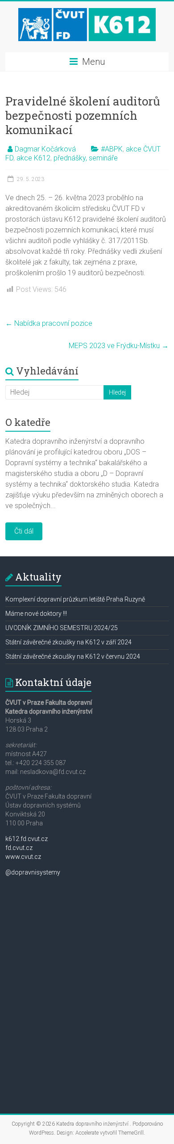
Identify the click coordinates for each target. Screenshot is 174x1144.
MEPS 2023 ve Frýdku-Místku (119, 345)
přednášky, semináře (86, 158)
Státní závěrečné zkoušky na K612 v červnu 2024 (72, 656)
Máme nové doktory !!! (36, 613)
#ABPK (112, 149)
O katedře (27, 422)
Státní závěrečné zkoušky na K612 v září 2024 (68, 642)
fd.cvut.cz (19, 847)
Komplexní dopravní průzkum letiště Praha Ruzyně (75, 599)
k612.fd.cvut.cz (26, 838)
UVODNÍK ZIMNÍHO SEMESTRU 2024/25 (61, 627)
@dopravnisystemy (32, 872)
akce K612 (33, 158)
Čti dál (23, 531)
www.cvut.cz (23, 856)
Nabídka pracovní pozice (48, 323)
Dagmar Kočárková (45, 149)
